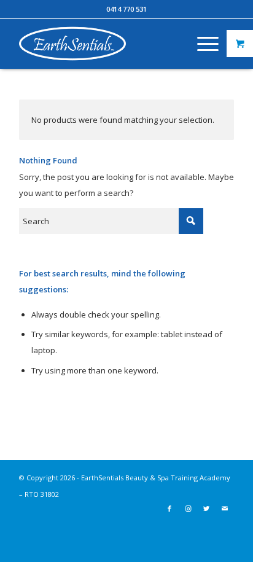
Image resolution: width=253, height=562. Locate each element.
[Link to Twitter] (206, 508)
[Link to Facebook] (169, 508)
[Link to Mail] (225, 508)
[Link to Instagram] (188, 508)
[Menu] (202, 43)
